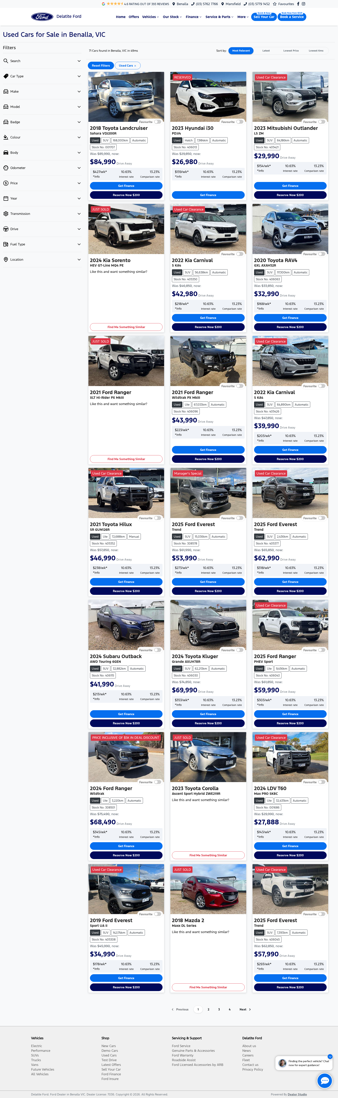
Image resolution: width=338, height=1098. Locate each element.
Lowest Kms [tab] (316, 50)
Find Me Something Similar (126, 327)
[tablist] (278, 50)
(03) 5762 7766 (207, 4)
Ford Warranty (182, 1055)
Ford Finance (111, 1074)
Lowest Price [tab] (291, 50)
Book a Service (292, 17)
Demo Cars (110, 1050)
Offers (134, 17)
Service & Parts (218, 17)
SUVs (35, 1055)
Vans (34, 1065)
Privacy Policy (252, 1069)
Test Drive (109, 1060)
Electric (36, 1046)
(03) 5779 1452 (259, 4)
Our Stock (171, 17)
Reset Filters (101, 65)
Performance (40, 1050)
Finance (192, 17)
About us (249, 1046)
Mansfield (233, 4)
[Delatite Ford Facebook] (299, 4)
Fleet (246, 1060)
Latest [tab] (266, 50)
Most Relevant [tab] (241, 50)
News (246, 1050)
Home (121, 17)
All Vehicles (40, 1074)
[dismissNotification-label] (330, 1056)
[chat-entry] (325, 1081)
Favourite (146, 122)
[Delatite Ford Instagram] (304, 4)
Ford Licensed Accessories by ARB (197, 1065)
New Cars (109, 1046)
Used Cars (109, 1055)
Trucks (36, 1060)
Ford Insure (110, 1079)
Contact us (250, 1065)
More (241, 17)
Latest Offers (111, 1065)
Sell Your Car (264, 17)
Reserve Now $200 (126, 195)
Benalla (182, 4)
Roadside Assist (184, 1060)
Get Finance (126, 186)
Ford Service (181, 1046)
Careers (248, 1055)
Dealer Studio (297, 1094)
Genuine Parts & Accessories (193, 1050)
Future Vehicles (42, 1069)
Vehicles (149, 17)
